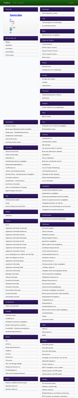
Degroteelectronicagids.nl (50, 297)
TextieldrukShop (47, 313)
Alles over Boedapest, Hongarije (16, 187)
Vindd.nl (6, 3)
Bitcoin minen (46, 117)
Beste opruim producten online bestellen (55, 293)
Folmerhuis (9, 357)
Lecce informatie (47, 181)
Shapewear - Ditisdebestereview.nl (17, 132)
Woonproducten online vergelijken (53, 264)
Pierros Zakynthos (48, 158)
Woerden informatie (12, 287)
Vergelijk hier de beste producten (53, 210)
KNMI (44, 335)
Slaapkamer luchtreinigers (14, 136)
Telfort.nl (9, 216)
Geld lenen (45, 98)
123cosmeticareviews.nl (50, 251)
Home (15, 3)
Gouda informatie (11, 293)
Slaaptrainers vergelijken (50, 193)
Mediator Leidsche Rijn (49, 386)
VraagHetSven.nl (47, 300)
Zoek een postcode (12, 151)
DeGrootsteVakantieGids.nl (51, 177)
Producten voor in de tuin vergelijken (54, 126)
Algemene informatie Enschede (16, 248)
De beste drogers (48, 228)
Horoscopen (10, 55)
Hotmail (44, 82)
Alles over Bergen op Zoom (15, 258)
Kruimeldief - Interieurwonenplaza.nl (17, 328)
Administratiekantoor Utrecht (51, 95)
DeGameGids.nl (47, 303)
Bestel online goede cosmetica (16, 325)
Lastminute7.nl (47, 138)
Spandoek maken (47, 319)
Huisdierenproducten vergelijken (16, 161)
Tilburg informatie (11, 277)
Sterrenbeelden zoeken (49, 13)
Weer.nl (44, 329)
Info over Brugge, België (14, 364)
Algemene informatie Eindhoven (16, 231)
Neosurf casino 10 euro (50, 51)
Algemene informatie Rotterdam (16, 238)
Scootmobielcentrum (49, 26)
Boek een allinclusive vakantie (52, 151)
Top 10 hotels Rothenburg (51, 168)
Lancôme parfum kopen (13, 142)
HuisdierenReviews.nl (49, 306)
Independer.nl (46, 85)
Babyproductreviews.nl (49, 280)
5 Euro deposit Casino (49, 54)
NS (7, 341)
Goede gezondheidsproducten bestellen (55, 196)
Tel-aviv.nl (9, 360)
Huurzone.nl (46, 354)
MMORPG (9, 45)
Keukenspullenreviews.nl (50, 254)
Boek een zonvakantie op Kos (52, 161)
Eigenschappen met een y (14, 191)
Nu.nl (7, 225)
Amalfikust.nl (10, 318)
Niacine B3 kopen (11, 139)
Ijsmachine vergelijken (49, 241)
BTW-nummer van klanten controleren (54, 396)
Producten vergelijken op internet (53, 290)
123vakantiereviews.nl (49, 171)
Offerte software (47, 390)
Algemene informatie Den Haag (16, 244)
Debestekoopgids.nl (48, 361)
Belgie (8, 42)
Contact (71, 3)
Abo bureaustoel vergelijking (51, 274)
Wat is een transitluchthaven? (15, 373)
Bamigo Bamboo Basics (50, 238)
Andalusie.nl (46, 164)
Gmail (7, 203)
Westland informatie (12, 284)
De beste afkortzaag (49, 351)
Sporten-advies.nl (11, 389)
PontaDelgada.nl (11, 370)
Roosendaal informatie (13, 290)
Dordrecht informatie (12, 280)
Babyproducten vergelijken (51, 35)
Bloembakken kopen (48, 129)
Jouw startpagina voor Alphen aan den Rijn (20, 254)
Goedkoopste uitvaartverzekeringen (54, 219)
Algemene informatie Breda (15, 261)
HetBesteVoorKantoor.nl (50, 277)
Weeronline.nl (46, 332)
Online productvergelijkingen (51, 287)
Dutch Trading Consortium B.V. (15, 206)
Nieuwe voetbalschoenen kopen (16, 383)
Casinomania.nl (47, 44)
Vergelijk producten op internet (52, 203)
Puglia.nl (8, 351)
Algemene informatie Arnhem (15, 251)
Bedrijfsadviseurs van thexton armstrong (55, 393)
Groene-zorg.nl (11, 126)
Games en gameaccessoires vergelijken (55, 200)
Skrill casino (46, 57)
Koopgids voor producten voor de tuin (54, 358)
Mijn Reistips (46, 145)
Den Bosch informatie (13, 184)
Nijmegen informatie (12, 274)
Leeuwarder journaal (12, 297)
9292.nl (8, 344)
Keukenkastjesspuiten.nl (13, 331)
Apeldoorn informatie (13, 264)
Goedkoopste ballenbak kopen (52, 190)
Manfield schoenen (48, 235)
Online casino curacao (49, 47)
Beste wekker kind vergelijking (52, 244)
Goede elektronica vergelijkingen (53, 107)
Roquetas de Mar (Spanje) (50, 174)
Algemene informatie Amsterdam (16, 228)
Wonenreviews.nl (48, 261)
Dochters (21, 3)
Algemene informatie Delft (14, 267)
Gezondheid (9, 52)
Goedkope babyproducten (50, 248)
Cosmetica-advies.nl (12, 177)
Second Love (46, 66)
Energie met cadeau (48, 79)
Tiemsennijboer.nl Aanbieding (51, 22)
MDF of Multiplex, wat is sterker (52, 367)
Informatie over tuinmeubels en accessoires (56, 206)
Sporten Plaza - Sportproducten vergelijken (20, 174)
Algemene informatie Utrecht (15, 235)
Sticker (44, 316)
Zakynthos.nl (10, 158)
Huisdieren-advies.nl (48, 258)
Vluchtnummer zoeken (49, 142)
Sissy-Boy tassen (47, 345)
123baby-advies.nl (48, 267)
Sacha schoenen (47, 231)
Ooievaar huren (11, 315)
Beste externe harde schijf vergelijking (54, 310)
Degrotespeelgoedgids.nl (14, 164)
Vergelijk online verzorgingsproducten (54, 271)
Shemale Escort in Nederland (51, 70)
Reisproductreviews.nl (13, 347)
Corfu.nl (8, 354)
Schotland (9, 48)
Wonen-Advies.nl (48, 364)
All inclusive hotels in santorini (52, 148)
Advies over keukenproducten (15, 171)
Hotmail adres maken (12, 200)
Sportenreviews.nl (11, 386)
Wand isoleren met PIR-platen (52, 371)
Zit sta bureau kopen (49, 284)
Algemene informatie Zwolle (15, 241)
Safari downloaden (12, 155)
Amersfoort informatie (13, 271)
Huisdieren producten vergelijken (16, 322)
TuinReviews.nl (10, 168)
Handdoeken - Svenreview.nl (15, 181)
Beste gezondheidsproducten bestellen (18, 129)
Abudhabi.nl (46, 155)
